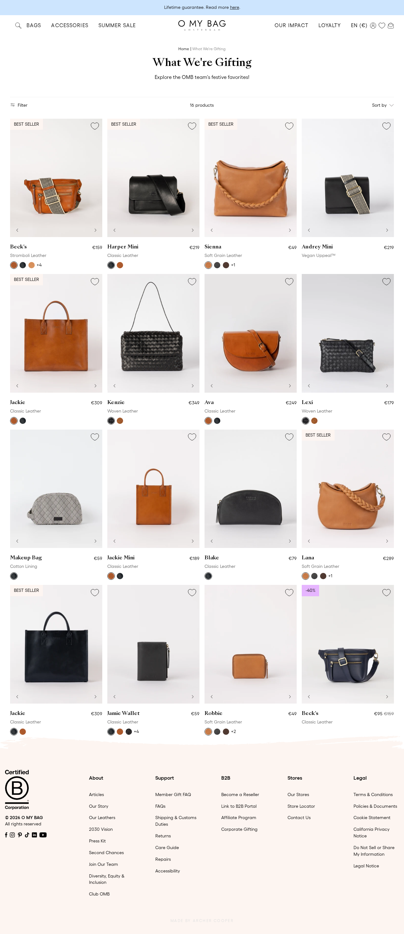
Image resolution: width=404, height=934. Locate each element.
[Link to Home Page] (201, 25)
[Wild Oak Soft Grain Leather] (208, 265)
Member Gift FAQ (173, 794)
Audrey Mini (317, 247)
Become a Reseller (240, 794)
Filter (22, 105)
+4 (39, 264)
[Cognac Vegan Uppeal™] (31, 265)
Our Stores (298, 794)
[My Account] (373, 25)
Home (183, 49)
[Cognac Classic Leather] (120, 265)
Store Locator (301, 806)
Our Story (98, 806)
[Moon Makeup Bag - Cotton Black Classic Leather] (56, 489)
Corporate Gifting (239, 829)
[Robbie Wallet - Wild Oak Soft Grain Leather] (251, 644)
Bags (34, 25)
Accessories (69, 25)
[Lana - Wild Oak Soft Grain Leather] (348, 489)
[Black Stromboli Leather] (23, 265)
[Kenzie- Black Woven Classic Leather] (153, 333)
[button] (17, 230)
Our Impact (291, 25)
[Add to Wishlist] (94, 126)
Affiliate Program (238, 817)
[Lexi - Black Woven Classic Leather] (348, 333)
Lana (308, 558)
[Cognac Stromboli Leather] (14, 265)
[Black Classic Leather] (111, 265)
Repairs (163, 859)
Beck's (18, 247)
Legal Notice (366, 865)
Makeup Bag (26, 558)
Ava (209, 402)
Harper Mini (122, 247)
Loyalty (329, 25)
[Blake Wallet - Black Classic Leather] (251, 489)
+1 (233, 264)
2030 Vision (101, 829)
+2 (233, 731)
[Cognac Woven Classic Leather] (120, 421)
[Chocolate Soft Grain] (226, 265)
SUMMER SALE (117, 25)
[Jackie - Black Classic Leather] (56, 644)
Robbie (214, 713)
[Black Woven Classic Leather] (111, 421)
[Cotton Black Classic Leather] (14, 576)
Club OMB (99, 893)
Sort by (379, 105)
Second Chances (106, 852)
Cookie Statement (372, 817)
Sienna (213, 247)
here (234, 7)
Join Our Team (103, 864)
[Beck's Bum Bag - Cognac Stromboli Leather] (56, 178)
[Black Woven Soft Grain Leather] (129, 732)
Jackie (17, 402)
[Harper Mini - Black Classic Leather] (153, 178)
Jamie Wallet (123, 713)
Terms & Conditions (373, 794)
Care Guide (167, 847)
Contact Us (299, 817)
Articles (96, 794)
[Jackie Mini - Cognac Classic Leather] (153, 489)
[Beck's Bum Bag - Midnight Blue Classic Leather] (348, 644)
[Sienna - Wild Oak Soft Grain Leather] (251, 178)
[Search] (18, 25)
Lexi (307, 402)
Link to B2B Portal (239, 806)
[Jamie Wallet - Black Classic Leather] (153, 644)
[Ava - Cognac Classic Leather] (251, 333)
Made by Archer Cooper (202, 921)
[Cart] (391, 25)
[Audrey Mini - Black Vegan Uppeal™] (348, 178)
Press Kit (97, 840)
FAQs (160, 806)
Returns (163, 835)
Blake (212, 558)
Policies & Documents (375, 806)
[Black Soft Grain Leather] (217, 265)
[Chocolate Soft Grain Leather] (226, 732)
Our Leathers (102, 817)
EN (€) (359, 25)
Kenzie (116, 402)
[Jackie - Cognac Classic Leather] (56, 333)
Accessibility (167, 870)
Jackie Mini (120, 558)
